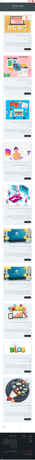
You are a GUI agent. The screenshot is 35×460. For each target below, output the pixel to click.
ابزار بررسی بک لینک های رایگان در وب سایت (23, 80)
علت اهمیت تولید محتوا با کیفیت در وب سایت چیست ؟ (21, 122)
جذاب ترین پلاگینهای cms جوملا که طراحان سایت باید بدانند (20, 322)
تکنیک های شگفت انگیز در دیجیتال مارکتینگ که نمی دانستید (20, 405)
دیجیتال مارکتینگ (27, 409)
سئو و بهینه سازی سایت (26, 38)
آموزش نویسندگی (27, 125)
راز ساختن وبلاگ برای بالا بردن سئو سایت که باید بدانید (21, 358)
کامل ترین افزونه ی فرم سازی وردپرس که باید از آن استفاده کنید (20, 246)
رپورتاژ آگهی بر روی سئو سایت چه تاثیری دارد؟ (23, 35)
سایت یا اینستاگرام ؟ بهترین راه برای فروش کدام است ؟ (21, 165)
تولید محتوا (23, 125)
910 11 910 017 (26, 450)
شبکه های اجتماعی (27, 168)
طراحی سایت (22, 168)
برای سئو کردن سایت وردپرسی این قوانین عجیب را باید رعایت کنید (19, 208)
